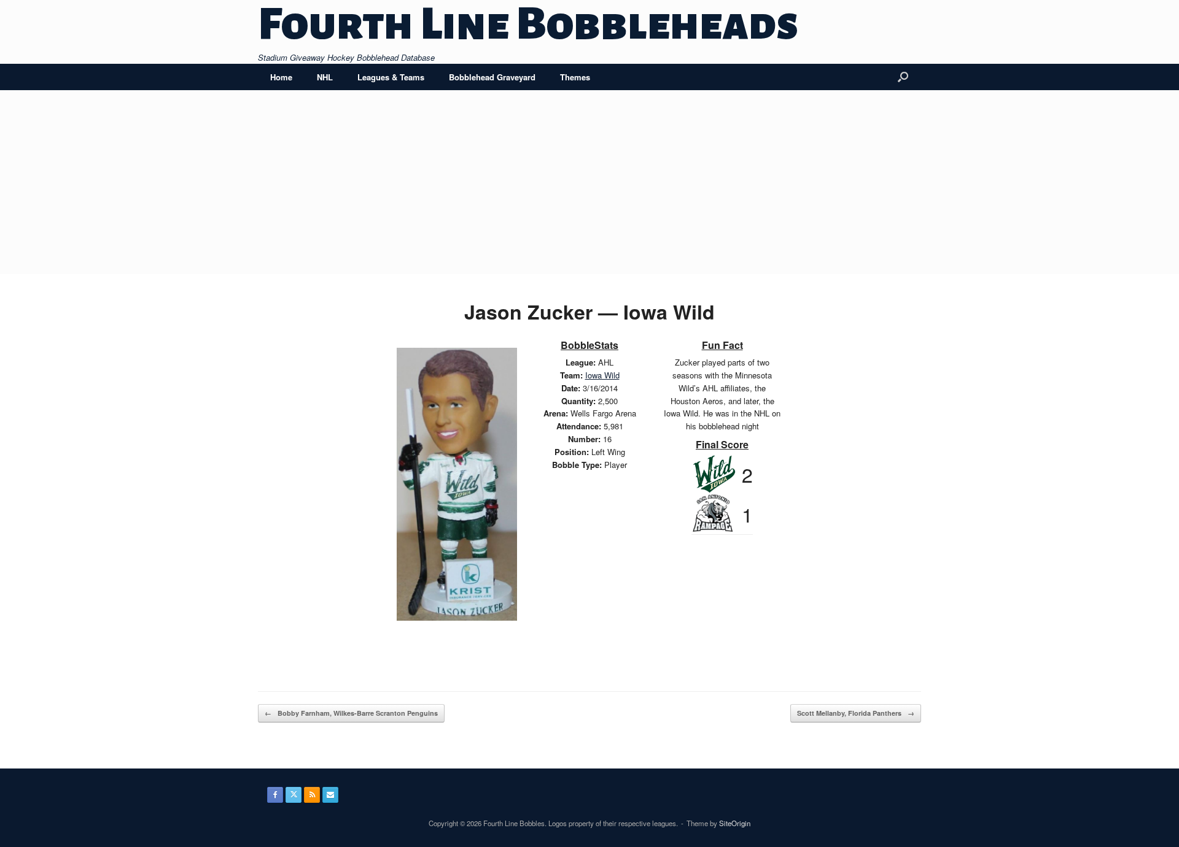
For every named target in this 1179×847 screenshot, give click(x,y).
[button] (903, 77)
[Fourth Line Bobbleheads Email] (330, 795)
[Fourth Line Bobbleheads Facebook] (275, 795)
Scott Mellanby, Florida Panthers (855, 713)
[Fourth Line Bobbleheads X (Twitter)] (294, 795)
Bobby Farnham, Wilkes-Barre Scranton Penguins (351, 713)
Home (281, 77)
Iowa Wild (602, 375)
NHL (325, 77)
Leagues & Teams (390, 77)
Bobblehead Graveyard (492, 77)
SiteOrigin (734, 823)
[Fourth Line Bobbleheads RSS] (312, 795)
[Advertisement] (589, 182)
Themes (575, 77)
